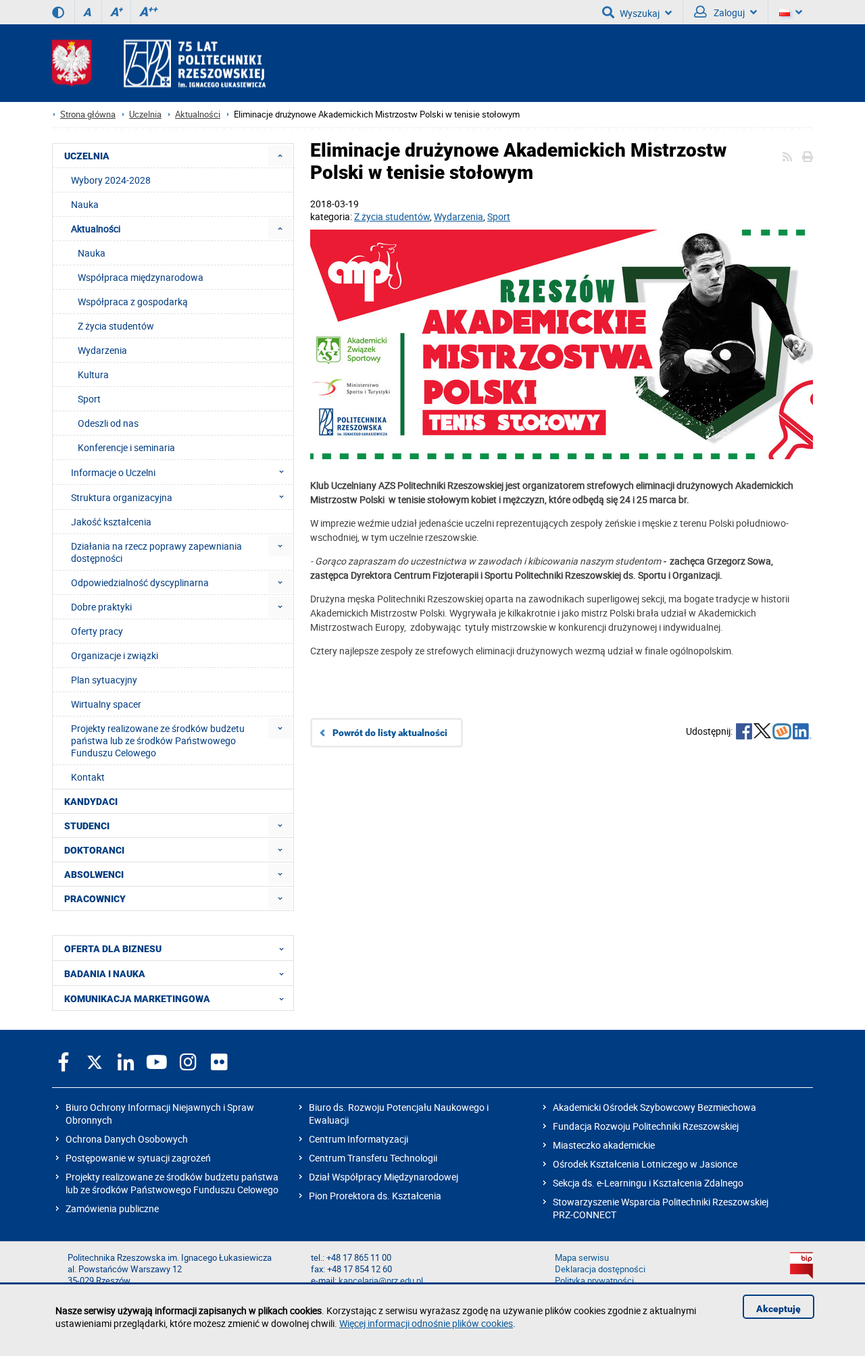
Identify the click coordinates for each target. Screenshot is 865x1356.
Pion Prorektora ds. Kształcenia (375, 1195)
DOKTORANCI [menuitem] (94, 850)
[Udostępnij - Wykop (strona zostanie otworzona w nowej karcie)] (781, 732)
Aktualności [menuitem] (95, 228)
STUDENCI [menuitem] (86, 825)
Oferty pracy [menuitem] (97, 631)
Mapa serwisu (582, 1257)
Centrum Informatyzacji (358, 1138)
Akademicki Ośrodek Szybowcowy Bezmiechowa (654, 1107)
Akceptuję (778, 1308)
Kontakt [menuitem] (88, 777)
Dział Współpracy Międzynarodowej (383, 1176)
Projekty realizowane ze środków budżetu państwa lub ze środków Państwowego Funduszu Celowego (172, 1183)
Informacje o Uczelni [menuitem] (113, 472)
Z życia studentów (392, 216)
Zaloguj (728, 12)
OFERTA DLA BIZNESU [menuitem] (113, 948)
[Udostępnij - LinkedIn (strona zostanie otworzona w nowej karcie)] (802, 732)
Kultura (93, 374)
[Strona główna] (159, 63)
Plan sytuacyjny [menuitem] (104, 679)
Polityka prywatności (594, 1280)
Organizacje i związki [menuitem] (114, 655)
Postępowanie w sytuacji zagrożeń (138, 1157)
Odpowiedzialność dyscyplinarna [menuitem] (140, 582)
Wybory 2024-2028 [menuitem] (111, 180)
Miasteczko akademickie (604, 1145)
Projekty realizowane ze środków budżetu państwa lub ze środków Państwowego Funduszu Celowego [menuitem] (158, 740)
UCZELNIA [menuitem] (86, 156)
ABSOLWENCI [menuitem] (94, 874)
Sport (498, 216)
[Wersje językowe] (790, 12)
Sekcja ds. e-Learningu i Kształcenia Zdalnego (648, 1182)
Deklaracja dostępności (600, 1269)
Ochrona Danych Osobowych (127, 1138)
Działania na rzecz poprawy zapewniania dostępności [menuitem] (156, 552)
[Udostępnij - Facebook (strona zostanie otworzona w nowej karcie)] (744, 732)
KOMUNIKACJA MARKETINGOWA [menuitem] (137, 998)
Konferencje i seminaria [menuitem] (126, 447)
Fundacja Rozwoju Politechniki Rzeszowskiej (646, 1126)
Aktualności (197, 114)
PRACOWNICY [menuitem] (95, 898)
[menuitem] (280, 155)
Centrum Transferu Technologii (373, 1157)
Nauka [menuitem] (85, 204)
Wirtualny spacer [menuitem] (106, 704)
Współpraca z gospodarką (133, 301)
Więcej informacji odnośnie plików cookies (426, 1323)
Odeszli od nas (108, 423)
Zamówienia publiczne (112, 1208)
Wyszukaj (640, 13)
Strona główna (88, 114)
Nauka (91, 252)
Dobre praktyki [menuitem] (101, 606)
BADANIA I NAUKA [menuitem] (104, 973)
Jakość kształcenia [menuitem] (111, 521)
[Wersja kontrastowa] (58, 12)
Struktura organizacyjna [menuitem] (121, 497)
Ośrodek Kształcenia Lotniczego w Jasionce (645, 1163)
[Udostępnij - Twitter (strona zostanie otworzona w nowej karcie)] (762, 732)
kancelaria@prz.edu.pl (381, 1280)
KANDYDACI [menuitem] (91, 801)
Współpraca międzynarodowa (140, 277)
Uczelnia (145, 114)
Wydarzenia (458, 216)
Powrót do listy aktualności (389, 732)
